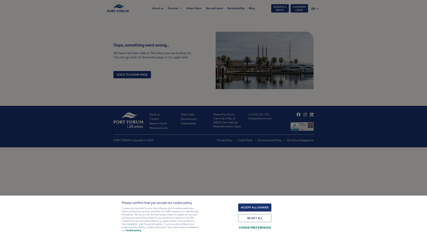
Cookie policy (133, 230)
